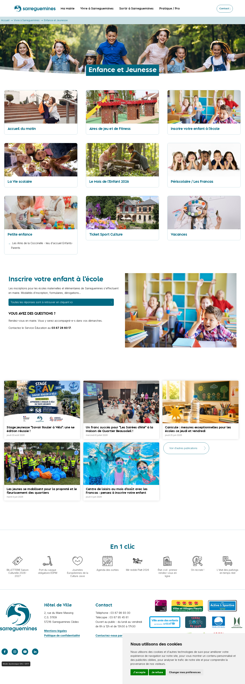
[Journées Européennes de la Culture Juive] (77, 554)
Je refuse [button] (157, 672)
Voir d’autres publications (183, 448)
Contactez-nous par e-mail (113, 635)
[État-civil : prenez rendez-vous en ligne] (167, 554)
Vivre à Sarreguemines (27, 20)
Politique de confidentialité (62, 635)
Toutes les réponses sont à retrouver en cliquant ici (41, 302)
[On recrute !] (197, 554)
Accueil (5, 20)
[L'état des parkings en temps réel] (227, 554)
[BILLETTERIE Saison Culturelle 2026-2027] (17, 554)
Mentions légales (55, 630)
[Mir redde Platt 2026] (137, 554)
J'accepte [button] (139, 672)
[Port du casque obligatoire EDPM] (47, 554)
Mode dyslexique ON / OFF (16, 664)
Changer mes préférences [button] (185, 672)
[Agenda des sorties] (107, 554)
